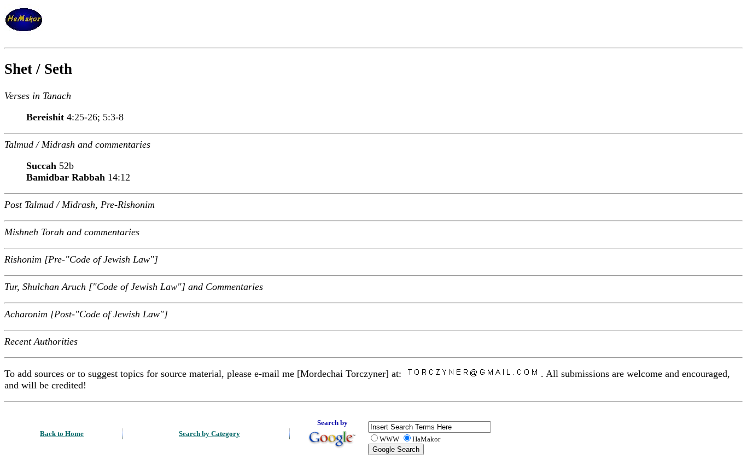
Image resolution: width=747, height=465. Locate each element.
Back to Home (62, 433)
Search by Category (209, 433)
